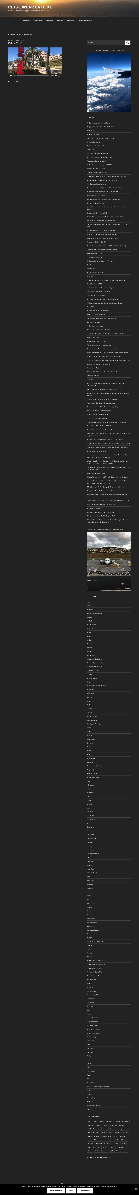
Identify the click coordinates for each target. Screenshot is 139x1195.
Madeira (89, 865)
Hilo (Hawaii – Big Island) (94, 766)
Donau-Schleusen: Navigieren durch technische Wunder (105, 188)
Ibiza (88, 781)
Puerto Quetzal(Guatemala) (96, 964)
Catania (89, 674)
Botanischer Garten (122, 1121)
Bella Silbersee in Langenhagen (97, 451)
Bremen (89, 647)
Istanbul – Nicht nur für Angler (96, 169)
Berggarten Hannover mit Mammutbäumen (101, 127)
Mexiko (89, 896)
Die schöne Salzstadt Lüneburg (97, 195)
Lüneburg (90, 861)
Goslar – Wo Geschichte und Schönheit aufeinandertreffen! (106, 217)
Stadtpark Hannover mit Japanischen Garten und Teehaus (105, 333)
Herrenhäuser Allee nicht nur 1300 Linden (100, 426)
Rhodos (89, 983)
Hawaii (89, 754)
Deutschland (91, 693)
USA (88, 1079)
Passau (89, 934)
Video (88, 1090)
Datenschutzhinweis (85, 20)
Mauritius (90, 892)
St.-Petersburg (91, 1037)
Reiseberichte (91, 979)
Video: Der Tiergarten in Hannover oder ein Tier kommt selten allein (108, 360)
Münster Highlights (93, 134)
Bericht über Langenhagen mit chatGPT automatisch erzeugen (107, 246)
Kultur (127, 1132)
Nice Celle (90, 276)
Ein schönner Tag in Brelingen (96, 295)
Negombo (90, 915)
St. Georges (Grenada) (94, 1029)
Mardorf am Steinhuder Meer (96, 314)
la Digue (97, 1136)
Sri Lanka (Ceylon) (92, 1025)
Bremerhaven (91, 655)
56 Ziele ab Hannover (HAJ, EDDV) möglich (100, 261)
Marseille (90, 888)
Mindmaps (49, 20)
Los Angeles (91, 850)
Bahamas (90, 628)
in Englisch (90, 785)
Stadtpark (120, 1147)
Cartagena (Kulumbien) (94, 667)
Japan (89, 808)
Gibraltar (89, 735)
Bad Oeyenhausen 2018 (94, 508)
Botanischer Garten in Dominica (97, 242)
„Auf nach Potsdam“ (93, 375)
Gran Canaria (114, 1129)
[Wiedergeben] (11, 76)
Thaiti (88, 1060)
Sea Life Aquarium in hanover (96, 184)
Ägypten (89, 602)
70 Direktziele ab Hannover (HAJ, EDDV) (100, 165)
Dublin (89, 705)
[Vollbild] (59, 76)
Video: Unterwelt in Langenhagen (97, 414)
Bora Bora (90, 644)
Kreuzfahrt (90, 834)
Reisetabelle (38, 20)
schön (123, 1143)
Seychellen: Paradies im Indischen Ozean (100, 157)
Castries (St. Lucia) (93, 670)
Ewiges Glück (91, 149)
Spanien (89, 1014)
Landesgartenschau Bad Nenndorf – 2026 (100, 138)
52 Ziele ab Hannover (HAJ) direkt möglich (100, 288)
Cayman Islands (92, 678)
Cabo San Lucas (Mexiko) (95, 663)
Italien (89, 800)
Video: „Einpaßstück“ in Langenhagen (99, 411)
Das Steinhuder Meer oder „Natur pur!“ (99, 430)
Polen (88, 949)
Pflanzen (124, 1140)
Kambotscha (91, 819)
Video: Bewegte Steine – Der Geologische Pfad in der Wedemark (108, 352)
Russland (90, 987)
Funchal (89, 728)
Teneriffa (90, 1052)
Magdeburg (90, 130)
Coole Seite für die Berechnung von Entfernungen (103, 238)
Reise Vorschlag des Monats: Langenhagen (101, 504)
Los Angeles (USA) (93, 854)
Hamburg (90, 743)
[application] (35, 62)
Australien (90, 621)
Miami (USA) (91, 903)
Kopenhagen (91, 827)
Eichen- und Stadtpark (116, 1125)
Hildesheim (90, 762)
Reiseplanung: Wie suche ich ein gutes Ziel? (101, 516)
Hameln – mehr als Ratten (95, 203)
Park (116, 1140)
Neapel (89, 911)
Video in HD (15, 81)
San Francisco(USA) (93, 995)
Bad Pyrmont (91, 265)
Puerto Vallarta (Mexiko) (94, 968)
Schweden (90, 1002)
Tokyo (89, 1063)
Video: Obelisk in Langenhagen (97, 418)
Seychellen (90, 1006)
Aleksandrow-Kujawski (94, 613)
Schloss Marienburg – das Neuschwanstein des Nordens (105, 303)
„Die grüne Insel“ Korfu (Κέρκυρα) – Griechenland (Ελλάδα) (106, 487)
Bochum (89, 640)
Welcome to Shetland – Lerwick (97, 161)
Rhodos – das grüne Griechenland (97, 311)
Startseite (26, 20)
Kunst (90, 1136)
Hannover (90, 747)
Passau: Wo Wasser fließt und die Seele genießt (102, 191)
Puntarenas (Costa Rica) (95, 972)
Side (88, 1010)
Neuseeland (91, 918)
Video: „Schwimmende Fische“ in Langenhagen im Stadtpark (106, 422)
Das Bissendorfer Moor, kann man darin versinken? (103, 299)
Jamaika (89, 804)
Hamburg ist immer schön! (95, 272)
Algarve (89, 617)
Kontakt (60, 20)
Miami (89, 899)
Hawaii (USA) (91, 758)
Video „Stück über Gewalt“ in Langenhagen (101, 403)
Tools (88, 1067)
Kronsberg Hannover (93, 322)
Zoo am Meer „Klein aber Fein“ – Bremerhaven (102, 318)
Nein (71, 1191)
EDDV (105, 1125)
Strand (90, 1151)
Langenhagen (91, 838)
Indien (89, 789)
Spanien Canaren (92, 1022)
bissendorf (109, 1121)
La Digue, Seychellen (93, 142)
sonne (105, 1147)
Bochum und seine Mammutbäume (98, 123)
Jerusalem (90, 812)
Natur (90, 1140)
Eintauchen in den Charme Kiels (97, 213)
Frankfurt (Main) (92, 720)
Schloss (116, 1143)
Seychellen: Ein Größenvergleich (97, 153)
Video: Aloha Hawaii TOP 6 (95, 257)
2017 (89, 1121)
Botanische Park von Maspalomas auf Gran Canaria (103, 199)
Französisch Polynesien (94, 724)
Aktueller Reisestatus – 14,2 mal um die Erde (101, 230)
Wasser (124, 1151)
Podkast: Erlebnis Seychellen (96, 146)
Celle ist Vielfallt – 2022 (94, 284)
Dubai (88, 701)
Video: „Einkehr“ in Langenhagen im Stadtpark (102, 399)
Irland (88, 796)
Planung (89, 945)
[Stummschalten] (56, 76)
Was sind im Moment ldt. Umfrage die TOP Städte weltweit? (106, 280)
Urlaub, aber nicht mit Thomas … (97, 473)
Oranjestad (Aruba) (93, 930)
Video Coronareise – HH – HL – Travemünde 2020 (103, 372)
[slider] (33, 75)
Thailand (89, 1056)
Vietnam (89, 1094)
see (89, 1147)
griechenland (125, 1129)
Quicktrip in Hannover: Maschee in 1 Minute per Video (104, 389)
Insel (110, 1132)
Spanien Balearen (92, 1018)
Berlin (88, 636)
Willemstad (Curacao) (94, 1105)
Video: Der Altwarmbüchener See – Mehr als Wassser (104, 356)
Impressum (70, 20)
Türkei (89, 1075)
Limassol (89, 842)
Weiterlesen (85, 1191)
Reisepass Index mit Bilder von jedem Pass (100, 491)
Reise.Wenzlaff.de (30, 7)
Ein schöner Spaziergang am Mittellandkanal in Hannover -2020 (107, 447)
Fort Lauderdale (92, 716)
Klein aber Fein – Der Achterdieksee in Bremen (102, 249)
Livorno (89, 846)
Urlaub (105, 1151)
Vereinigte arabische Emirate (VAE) (98, 1086)
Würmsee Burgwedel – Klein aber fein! (99, 345)
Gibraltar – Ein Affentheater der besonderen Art (102, 234)
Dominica (90, 697)
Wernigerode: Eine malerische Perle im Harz (101, 220)
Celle (88, 682)
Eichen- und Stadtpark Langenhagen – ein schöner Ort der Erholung (108, 443)
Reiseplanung (100, 1143)
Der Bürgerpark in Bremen (95, 326)
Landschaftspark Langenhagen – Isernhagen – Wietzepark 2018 (108, 501)
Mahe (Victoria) (92, 873)
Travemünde (91, 1071)
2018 (95, 1121)
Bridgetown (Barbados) (94, 659)
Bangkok (90, 632)
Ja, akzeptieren (56, 1191)
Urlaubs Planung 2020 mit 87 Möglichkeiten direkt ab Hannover (107, 477)
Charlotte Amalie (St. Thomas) (96, 686)
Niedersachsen (92, 922)
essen (105, 1129)
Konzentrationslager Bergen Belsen (98, 364)
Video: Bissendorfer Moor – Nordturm (99, 330)
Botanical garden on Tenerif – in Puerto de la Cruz (103, 180)
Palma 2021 (15, 43)
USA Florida (90, 1083)
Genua (89, 731)
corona (98, 1125)
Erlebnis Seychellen (94, 1129)
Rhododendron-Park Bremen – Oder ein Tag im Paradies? (105, 440)
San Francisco (91, 991)
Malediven (90, 880)
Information (90, 792)
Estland (89, 712)
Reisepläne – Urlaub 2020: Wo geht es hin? (100, 512)
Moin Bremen (91, 269)
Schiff (109, 1143)
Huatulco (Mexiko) (93, 777)
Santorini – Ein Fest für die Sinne (97, 172)
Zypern (89, 1109)
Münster (89, 907)
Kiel (88, 823)
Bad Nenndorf (91, 625)
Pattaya (89, 938)
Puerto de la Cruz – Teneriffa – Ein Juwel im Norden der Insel (106, 176)
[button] (35, 62)
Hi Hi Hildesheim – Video (94, 253)
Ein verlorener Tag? (93, 368)
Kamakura (90, 815)
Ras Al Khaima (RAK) (93, 976)
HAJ (89, 1132)
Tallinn (89, 1044)
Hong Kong (90, 770)
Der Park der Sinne (93, 337)
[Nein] (136, 1189)
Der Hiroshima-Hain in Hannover (97, 341)
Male (88, 876)
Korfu (88, 831)
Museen (122, 1136)
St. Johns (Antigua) (93, 1033)
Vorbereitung (91, 1098)
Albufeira (90, 609)
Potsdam (90, 379)
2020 (102, 1121)
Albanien (89, 605)
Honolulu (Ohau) (92, 773)
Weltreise (90, 1102)
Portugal (89, 953)
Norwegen (90, 926)
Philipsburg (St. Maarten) (95, 941)
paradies (109, 1140)
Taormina (90, 1048)
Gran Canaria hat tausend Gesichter (98, 291)
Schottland (90, 999)
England (89, 709)
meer (115, 1136)
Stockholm (90, 1041)
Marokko (90, 884)
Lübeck (89, 857)
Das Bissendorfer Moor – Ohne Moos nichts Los (102, 349)
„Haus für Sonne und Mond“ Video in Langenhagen (103, 407)
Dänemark (90, 689)
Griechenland (91, 739)
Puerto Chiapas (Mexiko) (95, 960)
